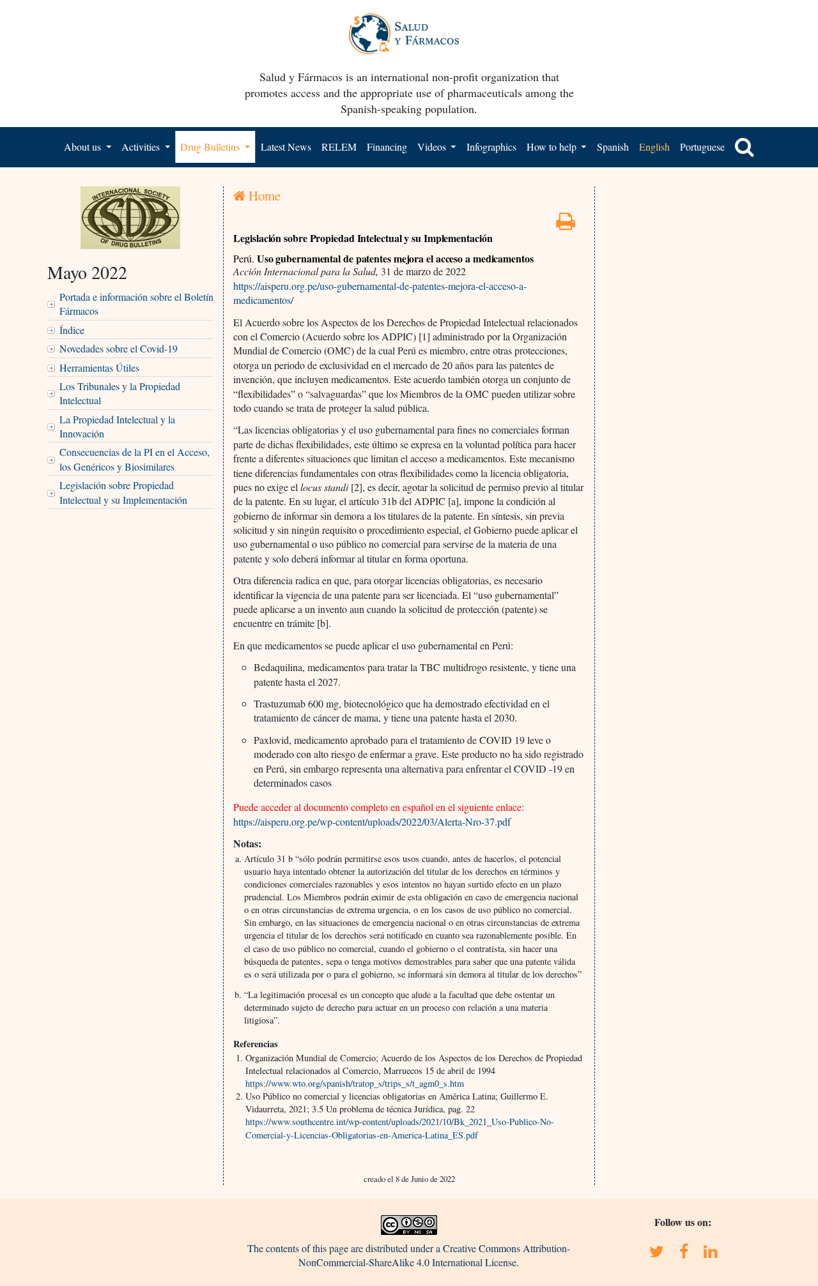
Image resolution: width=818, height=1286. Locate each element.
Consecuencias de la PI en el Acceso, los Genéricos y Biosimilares (134, 459)
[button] (744, 147)
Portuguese (702, 146)
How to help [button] (553, 146)
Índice (71, 330)
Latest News (286, 146)
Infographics (491, 146)
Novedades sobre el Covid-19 (118, 348)
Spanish (613, 146)
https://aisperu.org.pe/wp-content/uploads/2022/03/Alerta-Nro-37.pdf (372, 821)
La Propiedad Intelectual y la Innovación (117, 426)
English (654, 146)
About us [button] (84, 146)
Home (263, 195)
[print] (565, 224)
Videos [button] (433, 146)
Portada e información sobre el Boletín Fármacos (136, 303)
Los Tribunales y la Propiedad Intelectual (119, 393)
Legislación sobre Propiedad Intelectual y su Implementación (123, 492)
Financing (387, 146)
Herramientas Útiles (99, 367)
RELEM (339, 146)
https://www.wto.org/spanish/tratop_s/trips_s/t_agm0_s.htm (354, 1083)
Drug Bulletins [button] (211, 146)
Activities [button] (141, 146)
